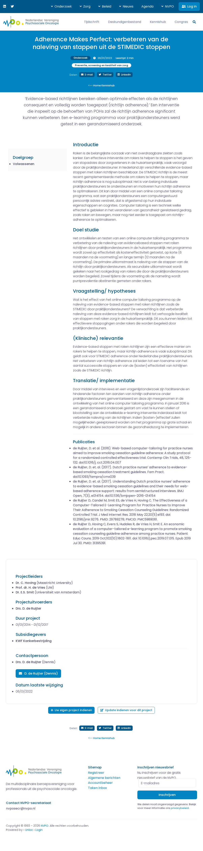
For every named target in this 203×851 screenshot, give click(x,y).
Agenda (147, 6)
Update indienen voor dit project (128, 710)
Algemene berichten (104, 778)
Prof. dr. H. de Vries (30, 587)
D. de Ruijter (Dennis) (41, 673)
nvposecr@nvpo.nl (20, 808)
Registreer (96, 772)
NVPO (44, 826)
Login (39, 830)
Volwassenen (23, 164)
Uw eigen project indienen (73, 710)
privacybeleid (180, 808)
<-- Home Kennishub (101, 85)
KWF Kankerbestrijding (34, 641)
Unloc (29, 830)
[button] (61, 6)
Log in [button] (192, 6)
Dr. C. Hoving (26, 583)
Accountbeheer (100, 782)
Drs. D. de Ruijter (28, 608)
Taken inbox (97, 788)
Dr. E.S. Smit (25, 592)
